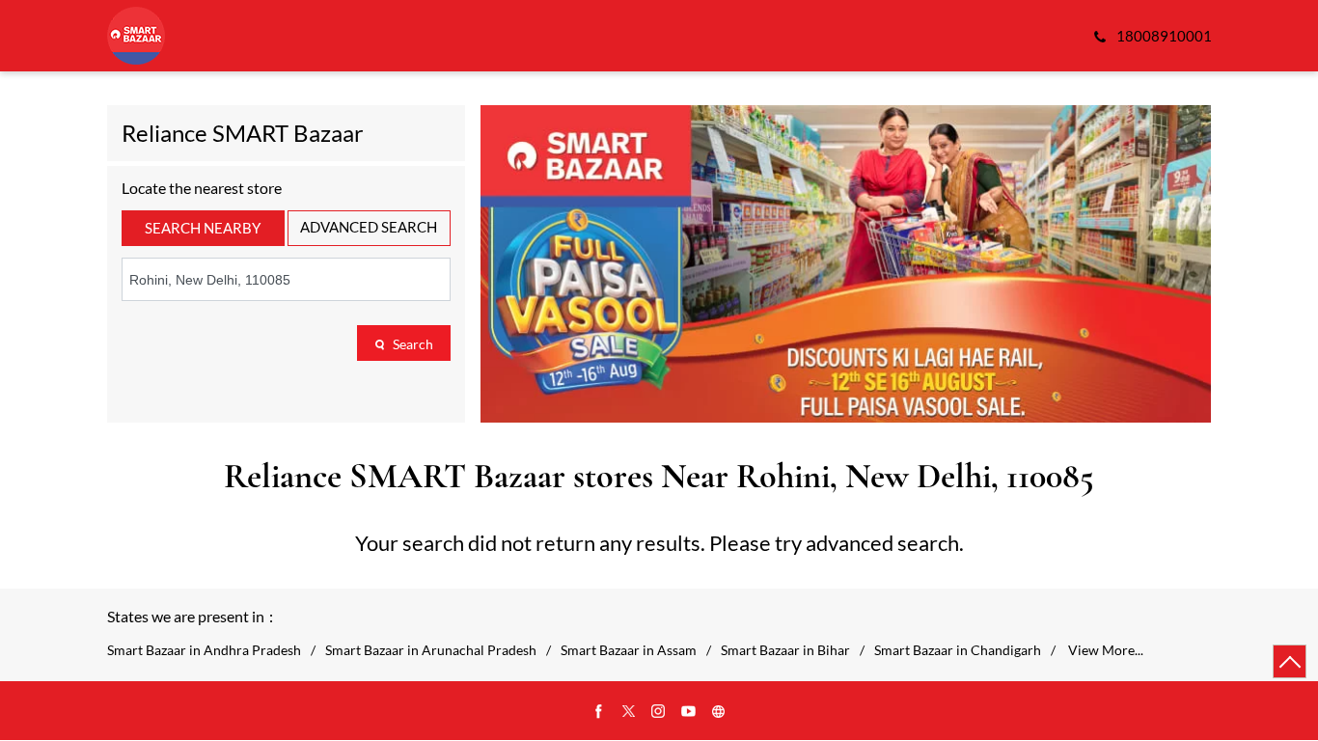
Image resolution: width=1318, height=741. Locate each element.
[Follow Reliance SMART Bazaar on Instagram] (659, 712)
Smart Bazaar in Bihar (785, 650)
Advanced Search (368, 226)
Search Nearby (203, 227)
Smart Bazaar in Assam (629, 650)
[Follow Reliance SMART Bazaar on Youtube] (688, 712)
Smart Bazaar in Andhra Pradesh (204, 650)
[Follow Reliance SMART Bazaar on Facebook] (599, 712)
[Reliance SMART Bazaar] (136, 36)
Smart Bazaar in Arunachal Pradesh (430, 650)
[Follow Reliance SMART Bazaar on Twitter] (629, 712)
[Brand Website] (718, 712)
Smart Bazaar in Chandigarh (957, 650)
